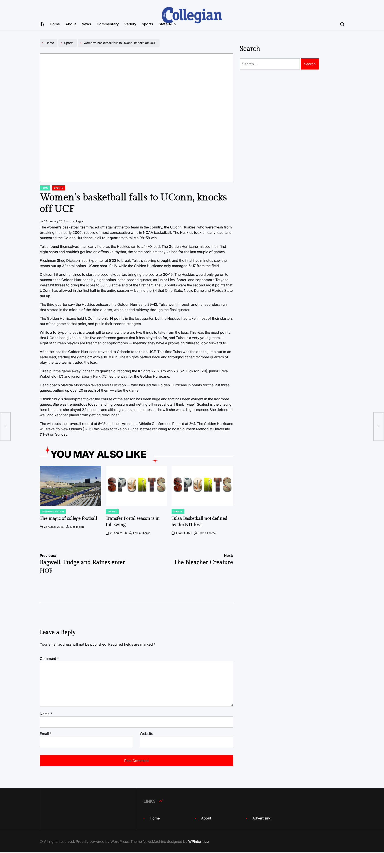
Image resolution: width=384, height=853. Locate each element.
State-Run (167, 24)
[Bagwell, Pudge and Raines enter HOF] (5, 426)
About (70, 24)
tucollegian (77, 221)
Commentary (108, 24)
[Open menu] (42, 24)
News (86, 24)
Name (46, 714)
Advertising (261, 818)
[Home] (49, 46)
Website (146, 733)
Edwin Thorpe (141, 533)
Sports (147, 24)
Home (55, 24)
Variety (130, 24)
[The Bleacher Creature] (378, 426)
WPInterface (198, 841)
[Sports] (68, 46)
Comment (49, 658)
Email (46, 733)
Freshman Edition (53, 511)
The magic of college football (68, 518)
